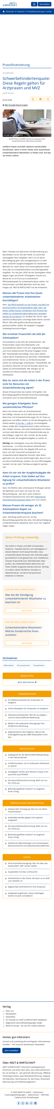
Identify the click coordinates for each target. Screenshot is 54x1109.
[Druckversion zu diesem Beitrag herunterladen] (33, 99)
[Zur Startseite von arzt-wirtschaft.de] (10, 4)
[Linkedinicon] (35, 1103)
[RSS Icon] (27, 1103)
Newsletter (10, 1017)
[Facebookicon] (19, 1103)
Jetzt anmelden (11, 1050)
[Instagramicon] (23, 1103)
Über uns (10, 1011)
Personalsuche (23, 665)
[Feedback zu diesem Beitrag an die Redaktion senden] (48, 99)
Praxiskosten (38, 665)
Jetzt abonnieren (26, 682)
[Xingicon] (31, 1103)
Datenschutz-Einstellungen (27, 1097)
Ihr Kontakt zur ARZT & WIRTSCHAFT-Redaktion (26, 1020)
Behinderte (9, 665)
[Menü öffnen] (34, 4)
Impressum (38, 1092)
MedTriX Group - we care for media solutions (25, 1025)
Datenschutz (33, 1095)
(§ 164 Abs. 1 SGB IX (24, 423)
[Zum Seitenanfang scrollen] (49, 1104)
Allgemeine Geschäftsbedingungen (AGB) (24, 1023)
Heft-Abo (45, 1095)
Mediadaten (11, 1014)
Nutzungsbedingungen (15, 1095)
